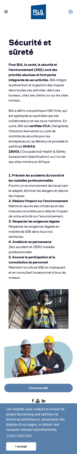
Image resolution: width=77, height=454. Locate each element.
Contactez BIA (38, 388)
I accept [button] (21, 446)
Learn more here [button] (19, 435)
